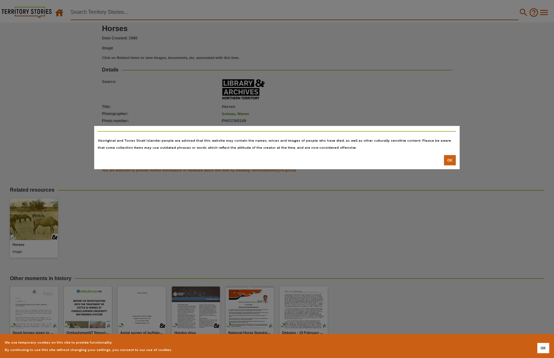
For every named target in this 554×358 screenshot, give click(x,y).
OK (450, 160)
